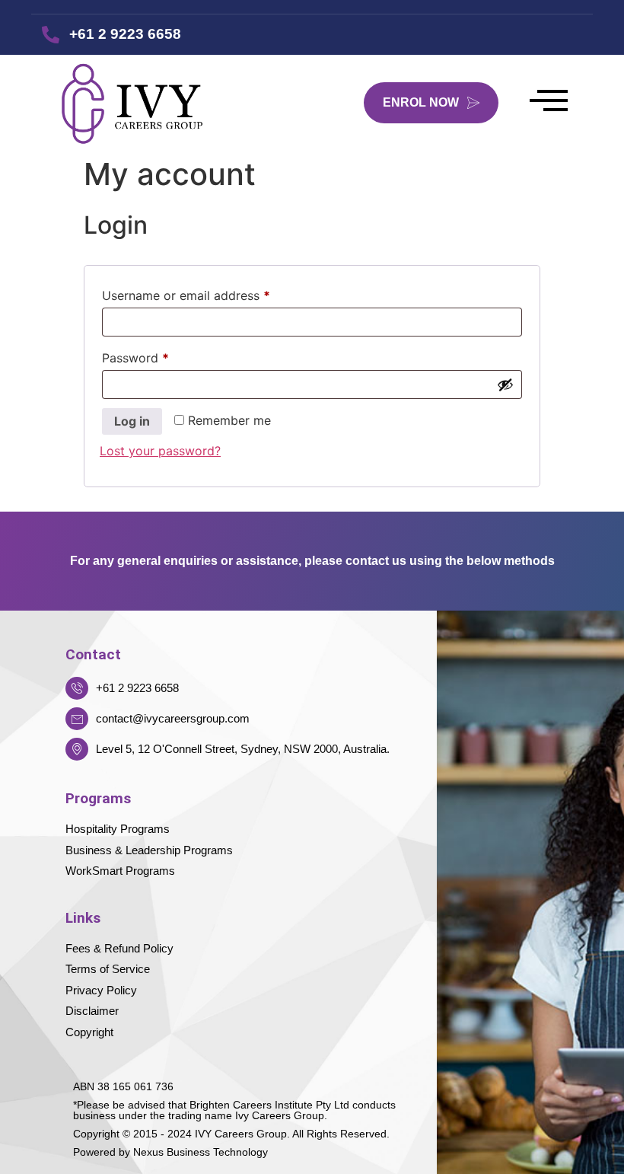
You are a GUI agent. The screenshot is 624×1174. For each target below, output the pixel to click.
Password (161, 355)
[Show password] (505, 384)
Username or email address (211, 293)
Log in (132, 421)
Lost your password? (160, 450)
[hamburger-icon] (549, 102)
